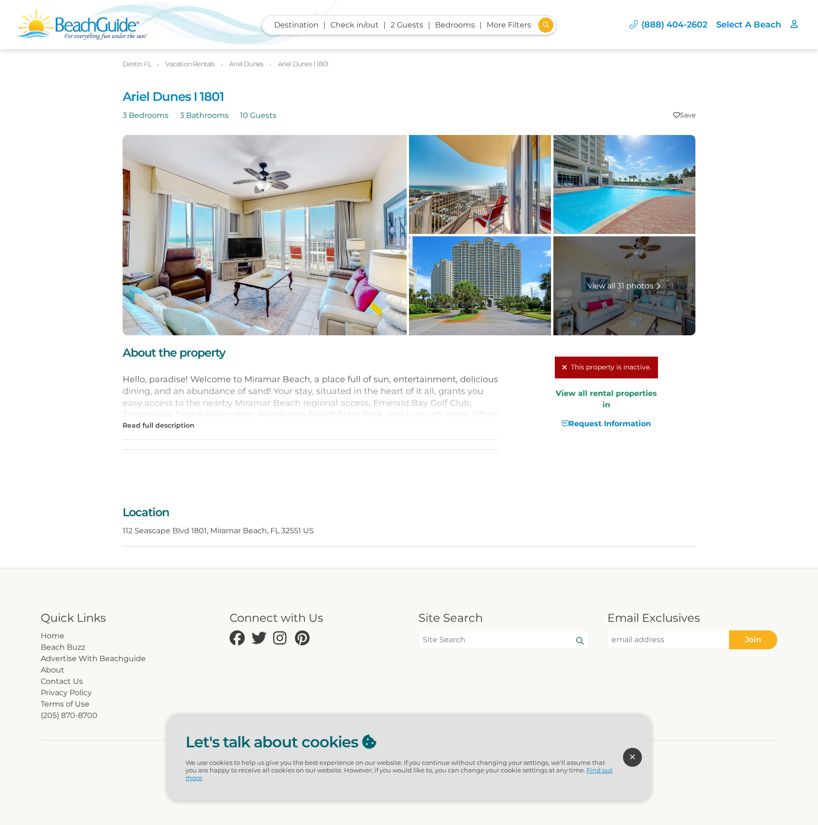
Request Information (610, 423)
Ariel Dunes (247, 64)
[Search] (580, 641)
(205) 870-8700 (69, 715)
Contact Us (62, 681)
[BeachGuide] (82, 24)
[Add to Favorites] (684, 115)
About (52, 669)
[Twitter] (259, 638)
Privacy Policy (66, 692)
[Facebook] (238, 638)
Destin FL (137, 64)
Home (52, 635)
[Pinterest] (303, 638)
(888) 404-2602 (674, 24)
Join (753, 639)
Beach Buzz (63, 647)
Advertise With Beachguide (93, 658)
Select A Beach (748, 24)
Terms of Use (65, 703)
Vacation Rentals (190, 64)
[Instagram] (281, 638)
